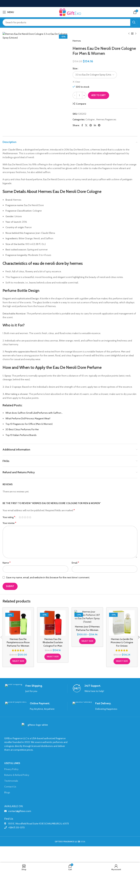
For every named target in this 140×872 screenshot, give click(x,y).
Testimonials (11, 780)
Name (7, 562)
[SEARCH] (133, 22)
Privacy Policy (11, 769)
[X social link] (86, 125)
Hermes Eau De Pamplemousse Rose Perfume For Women (18, 642)
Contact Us (10, 786)
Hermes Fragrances (106, 119)
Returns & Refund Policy (16, 774)
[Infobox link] (36, 688)
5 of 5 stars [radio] (30, 517)
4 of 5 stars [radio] (27, 517)
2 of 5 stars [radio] (22, 517)
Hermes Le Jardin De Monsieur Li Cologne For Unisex (122, 642)
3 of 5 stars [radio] (25, 517)
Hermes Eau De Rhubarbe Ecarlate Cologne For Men (53, 642)
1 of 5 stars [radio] (20, 517)
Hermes (77, 40)
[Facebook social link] (82, 125)
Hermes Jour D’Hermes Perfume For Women (87, 628)
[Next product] (135, 33)
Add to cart (98, 95)
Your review (9, 523)
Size (75, 68)
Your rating (9, 517)
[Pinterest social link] (90, 125)
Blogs (7, 792)
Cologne (90, 119)
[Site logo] (70, 11)
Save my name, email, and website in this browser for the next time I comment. (48, 577)
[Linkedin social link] (95, 125)
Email (75, 562)
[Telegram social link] (99, 125)
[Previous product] (129, 33)
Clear (77, 81)
